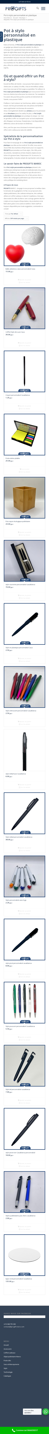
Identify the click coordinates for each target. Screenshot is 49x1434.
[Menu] (42, 8)
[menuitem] (36, 8)
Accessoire (8, 1349)
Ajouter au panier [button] (25, 280)
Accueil (6, 1345)
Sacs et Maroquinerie (11, 1364)
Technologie (8, 1372)
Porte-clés (7, 1360)
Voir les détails (25, 282)
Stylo (5, 1368)
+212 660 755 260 (10, 1324)
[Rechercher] (36, 8)
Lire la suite (25, 469)
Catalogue (7, 1376)
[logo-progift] (20, 8)
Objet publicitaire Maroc (12, 1356)
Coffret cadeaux (9, 1353)
